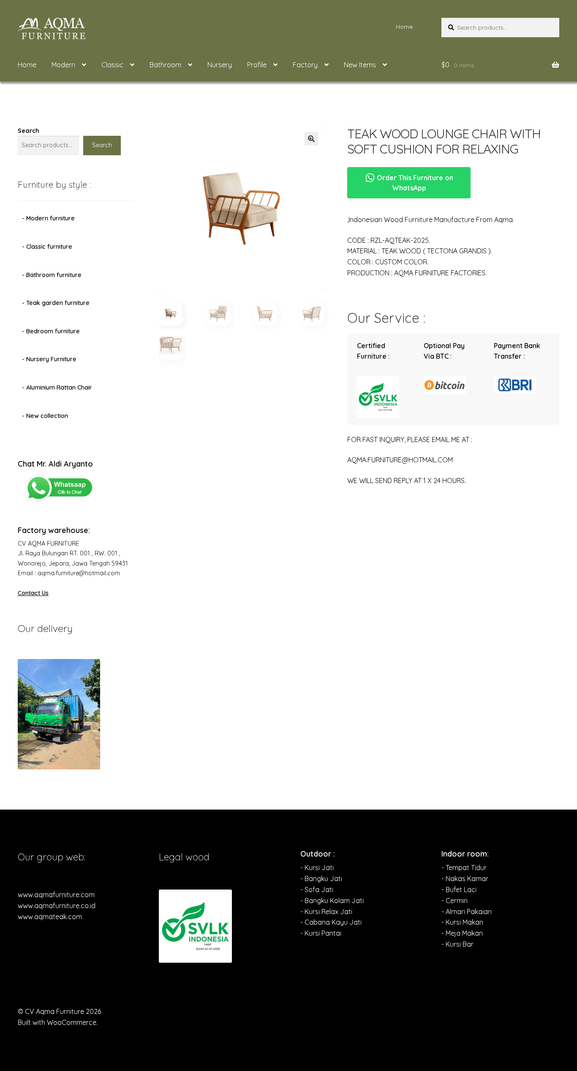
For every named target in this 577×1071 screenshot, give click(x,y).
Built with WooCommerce (57, 1022)
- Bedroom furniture (51, 331)
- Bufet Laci (458, 889)
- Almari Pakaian (466, 911)
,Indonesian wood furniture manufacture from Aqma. (430, 219)
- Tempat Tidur (464, 867)
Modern (63, 64)
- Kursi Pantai (320, 933)
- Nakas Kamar (464, 878)
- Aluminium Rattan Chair (57, 387)
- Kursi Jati (317, 867)
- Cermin (454, 900)
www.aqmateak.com (50, 916)
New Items (360, 64)
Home (404, 26)
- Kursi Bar (457, 944)
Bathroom (165, 64)
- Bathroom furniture (52, 275)
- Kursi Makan (462, 922)
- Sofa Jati (316, 889)
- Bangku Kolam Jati (332, 900)
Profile (257, 64)
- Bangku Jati (321, 878)
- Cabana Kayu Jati (331, 922)
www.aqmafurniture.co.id (56, 905)
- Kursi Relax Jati (326, 911)
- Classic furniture (47, 246)
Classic (112, 64)
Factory (305, 64)
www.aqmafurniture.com (56, 894)
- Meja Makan (462, 933)
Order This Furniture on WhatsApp (414, 182)
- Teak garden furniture (56, 303)
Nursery (219, 64)
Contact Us (33, 593)
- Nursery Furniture (49, 359)
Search (28, 131)
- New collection (45, 416)
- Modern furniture (48, 218)
